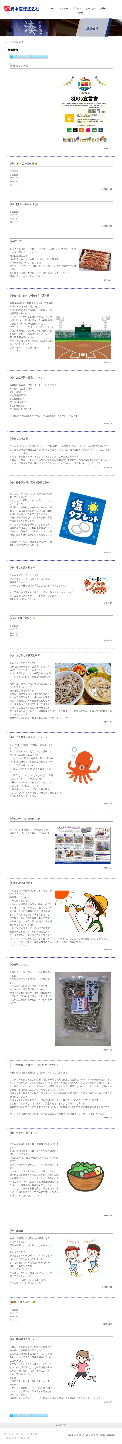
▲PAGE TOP (61, 1425)
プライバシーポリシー (14, 1434)
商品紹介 (76, 8)
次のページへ (41, 57)
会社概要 (104, 8)
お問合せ (79, 12)
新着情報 (64, 8)
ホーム (52, 8)
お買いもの (90, 8)
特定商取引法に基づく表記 (18, 1438)
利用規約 (32, 1434)
